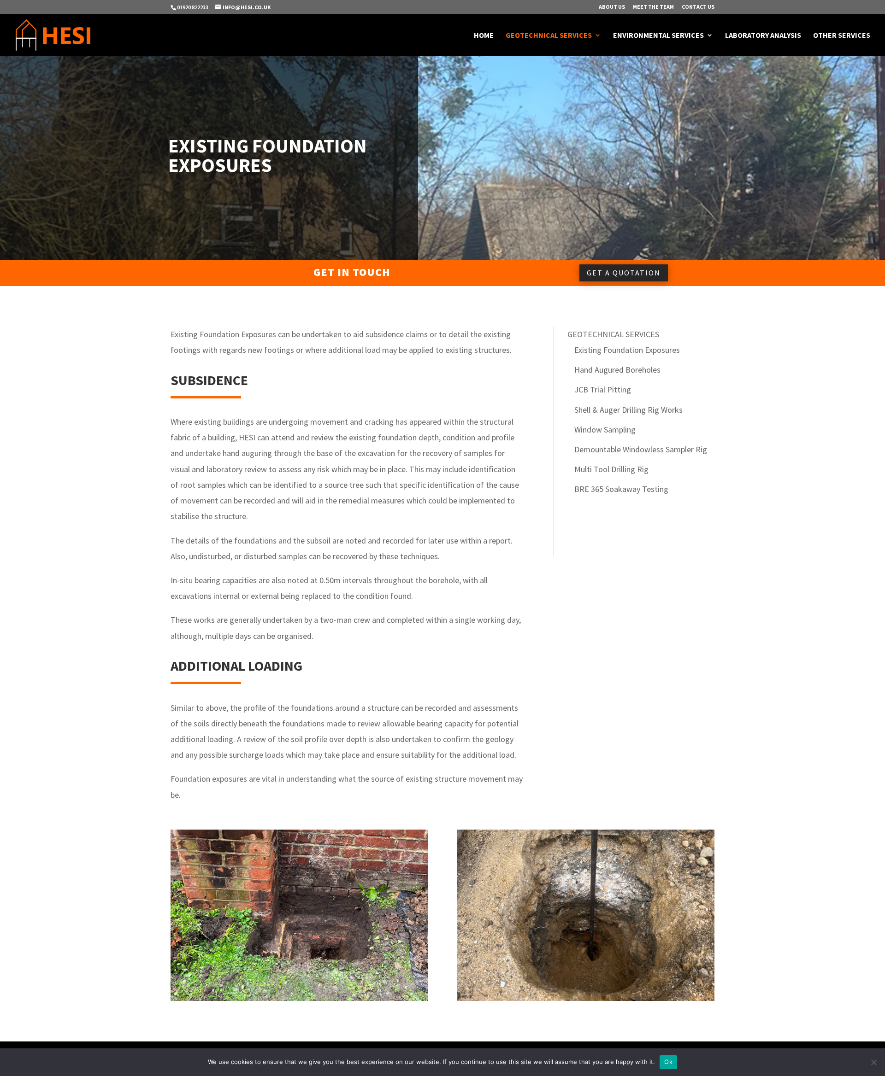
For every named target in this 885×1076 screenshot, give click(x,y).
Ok (668, 1061)
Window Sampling (605, 429)
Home (484, 36)
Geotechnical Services (549, 36)
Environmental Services (658, 36)
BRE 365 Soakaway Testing (621, 489)
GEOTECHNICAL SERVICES (613, 334)
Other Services (841, 36)
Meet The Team (653, 7)
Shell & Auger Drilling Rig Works (628, 409)
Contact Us (698, 7)
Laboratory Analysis (763, 36)
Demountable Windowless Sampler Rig (640, 449)
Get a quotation (624, 272)
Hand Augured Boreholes (617, 369)
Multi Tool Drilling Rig (611, 469)
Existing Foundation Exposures (627, 350)
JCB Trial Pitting (602, 389)
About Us (612, 7)
